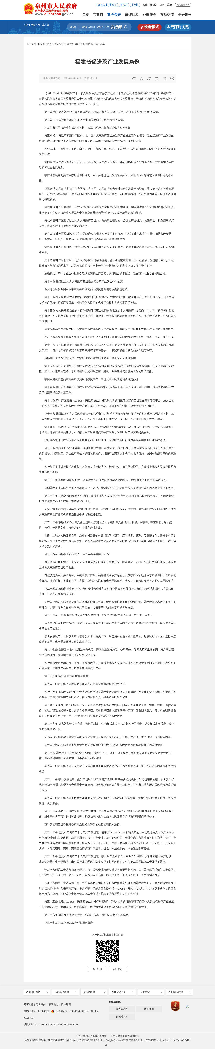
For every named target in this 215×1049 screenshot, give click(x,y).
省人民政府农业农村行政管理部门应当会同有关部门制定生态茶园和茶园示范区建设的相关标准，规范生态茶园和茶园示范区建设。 (107, 626)
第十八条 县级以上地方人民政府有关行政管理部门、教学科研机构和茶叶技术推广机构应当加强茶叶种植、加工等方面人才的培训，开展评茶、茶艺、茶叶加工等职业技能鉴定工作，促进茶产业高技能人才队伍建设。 (106, 416)
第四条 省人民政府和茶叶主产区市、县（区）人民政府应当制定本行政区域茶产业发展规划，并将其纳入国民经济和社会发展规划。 (106, 165)
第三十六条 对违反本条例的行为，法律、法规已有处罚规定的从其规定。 (85, 914)
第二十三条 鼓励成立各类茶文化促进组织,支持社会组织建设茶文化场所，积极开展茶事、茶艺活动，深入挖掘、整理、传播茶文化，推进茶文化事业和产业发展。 (105, 525)
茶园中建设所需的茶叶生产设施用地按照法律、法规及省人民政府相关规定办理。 (90, 379)
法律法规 (88, 44)
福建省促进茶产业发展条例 (107, 62)
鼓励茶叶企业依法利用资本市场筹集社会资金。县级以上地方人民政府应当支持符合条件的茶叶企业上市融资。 (107, 487)
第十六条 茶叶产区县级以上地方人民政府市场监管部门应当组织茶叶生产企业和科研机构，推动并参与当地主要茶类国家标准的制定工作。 (106, 390)
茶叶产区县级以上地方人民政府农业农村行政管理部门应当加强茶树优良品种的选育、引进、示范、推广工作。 (107, 337)
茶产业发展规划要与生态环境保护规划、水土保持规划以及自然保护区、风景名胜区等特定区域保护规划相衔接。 (106, 178)
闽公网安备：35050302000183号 (72, 1011)
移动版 (153, 4)
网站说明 (28, 1004)
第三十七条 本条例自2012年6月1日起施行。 (67, 922)
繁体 (145, 4)
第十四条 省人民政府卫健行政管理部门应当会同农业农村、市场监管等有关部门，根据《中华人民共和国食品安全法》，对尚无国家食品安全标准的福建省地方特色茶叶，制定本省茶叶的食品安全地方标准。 (106, 347)
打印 (97, 969)
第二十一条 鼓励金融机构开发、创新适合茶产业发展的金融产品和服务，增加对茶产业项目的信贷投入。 (104, 480)
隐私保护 (41, 1004)
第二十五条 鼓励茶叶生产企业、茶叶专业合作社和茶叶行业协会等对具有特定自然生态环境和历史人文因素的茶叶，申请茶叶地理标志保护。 (106, 591)
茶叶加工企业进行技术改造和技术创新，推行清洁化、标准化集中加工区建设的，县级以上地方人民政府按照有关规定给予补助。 (107, 469)
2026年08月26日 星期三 (36, 24)
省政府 (112, 4)
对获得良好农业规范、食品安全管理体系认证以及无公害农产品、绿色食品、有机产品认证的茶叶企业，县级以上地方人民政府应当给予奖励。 (107, 565)
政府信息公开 (74, 44)
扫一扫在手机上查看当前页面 (107, 934)
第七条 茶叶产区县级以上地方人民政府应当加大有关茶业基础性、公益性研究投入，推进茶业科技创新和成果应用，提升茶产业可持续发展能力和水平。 (106, 223)
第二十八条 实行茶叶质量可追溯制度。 (65, 676)
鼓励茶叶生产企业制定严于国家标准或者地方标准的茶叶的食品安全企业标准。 (88, 358)
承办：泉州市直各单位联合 (125, 1036)
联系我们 (53, 1004)
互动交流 (167, 14)
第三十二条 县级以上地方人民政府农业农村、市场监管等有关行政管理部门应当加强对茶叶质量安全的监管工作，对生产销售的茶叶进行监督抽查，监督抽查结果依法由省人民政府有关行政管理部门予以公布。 (106, 814)
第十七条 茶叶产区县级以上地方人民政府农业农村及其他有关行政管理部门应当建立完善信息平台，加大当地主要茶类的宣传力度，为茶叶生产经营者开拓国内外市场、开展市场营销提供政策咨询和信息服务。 (106, 403)
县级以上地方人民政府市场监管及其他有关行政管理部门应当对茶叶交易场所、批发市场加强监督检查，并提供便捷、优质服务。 (107, 801)
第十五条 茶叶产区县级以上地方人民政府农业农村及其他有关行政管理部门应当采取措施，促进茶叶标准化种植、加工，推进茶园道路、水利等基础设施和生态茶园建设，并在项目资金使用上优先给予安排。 (106, 369)
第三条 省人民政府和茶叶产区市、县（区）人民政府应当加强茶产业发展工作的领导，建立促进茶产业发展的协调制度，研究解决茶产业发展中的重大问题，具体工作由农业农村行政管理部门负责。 (106, 138)
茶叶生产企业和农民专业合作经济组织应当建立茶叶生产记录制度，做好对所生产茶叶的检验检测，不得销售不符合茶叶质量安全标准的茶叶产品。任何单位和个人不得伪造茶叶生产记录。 (107, 694)
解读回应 (132, 14)
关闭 (117, 969)
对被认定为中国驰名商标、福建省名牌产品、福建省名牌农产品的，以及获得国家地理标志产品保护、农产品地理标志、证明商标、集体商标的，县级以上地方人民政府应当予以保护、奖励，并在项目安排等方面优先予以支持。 (107, 578)
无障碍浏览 (178, 27)
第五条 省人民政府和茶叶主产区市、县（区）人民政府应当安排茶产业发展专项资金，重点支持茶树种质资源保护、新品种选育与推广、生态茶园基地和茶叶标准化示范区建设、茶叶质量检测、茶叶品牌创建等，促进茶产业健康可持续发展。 (107, 194)
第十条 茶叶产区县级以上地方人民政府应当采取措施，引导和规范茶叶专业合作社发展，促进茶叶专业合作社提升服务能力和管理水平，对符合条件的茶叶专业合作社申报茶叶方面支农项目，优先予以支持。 (106, 263)
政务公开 (114, 14)
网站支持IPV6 (183, 5)
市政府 (98, 14)
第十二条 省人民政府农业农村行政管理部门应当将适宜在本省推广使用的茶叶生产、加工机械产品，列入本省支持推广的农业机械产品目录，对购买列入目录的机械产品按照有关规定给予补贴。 (106, 300)
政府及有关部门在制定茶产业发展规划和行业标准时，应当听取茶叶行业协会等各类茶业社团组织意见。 (103, 440)
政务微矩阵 (122, 1009)
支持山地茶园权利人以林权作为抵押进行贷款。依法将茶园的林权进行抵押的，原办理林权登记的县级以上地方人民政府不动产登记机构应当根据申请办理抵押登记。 (107, 512)
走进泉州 (184, 14)
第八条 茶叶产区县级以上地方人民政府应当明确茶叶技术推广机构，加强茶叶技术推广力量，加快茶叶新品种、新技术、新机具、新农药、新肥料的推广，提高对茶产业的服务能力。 (105, 236)
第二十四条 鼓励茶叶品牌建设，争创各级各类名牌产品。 (75, 554)
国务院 (101, 4)
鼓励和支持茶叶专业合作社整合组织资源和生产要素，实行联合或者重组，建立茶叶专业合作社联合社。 (103, 273)
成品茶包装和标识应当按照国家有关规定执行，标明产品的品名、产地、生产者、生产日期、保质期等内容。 (106, 737)
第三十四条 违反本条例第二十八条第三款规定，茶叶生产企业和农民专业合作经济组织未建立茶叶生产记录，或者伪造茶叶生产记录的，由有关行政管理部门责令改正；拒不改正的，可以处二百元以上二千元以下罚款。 (106, 859)
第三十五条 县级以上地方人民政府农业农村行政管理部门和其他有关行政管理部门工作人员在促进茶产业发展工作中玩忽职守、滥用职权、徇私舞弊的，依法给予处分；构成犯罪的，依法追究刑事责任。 (106, 904)
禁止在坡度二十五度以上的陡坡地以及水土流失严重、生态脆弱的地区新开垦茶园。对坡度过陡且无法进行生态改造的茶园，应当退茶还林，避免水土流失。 (107, 639)
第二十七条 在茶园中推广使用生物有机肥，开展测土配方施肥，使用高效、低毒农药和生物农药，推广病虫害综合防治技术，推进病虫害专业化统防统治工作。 (106, 652)
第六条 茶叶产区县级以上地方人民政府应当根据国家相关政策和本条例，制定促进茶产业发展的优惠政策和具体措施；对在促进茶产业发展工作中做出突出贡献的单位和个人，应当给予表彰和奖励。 (106, 210)
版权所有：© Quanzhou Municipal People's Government (51, 1024)
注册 (169, 4)
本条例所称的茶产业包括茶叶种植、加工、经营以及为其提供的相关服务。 (86, 127)
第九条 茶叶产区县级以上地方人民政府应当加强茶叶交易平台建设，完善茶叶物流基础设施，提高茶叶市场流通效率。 (106, 250)
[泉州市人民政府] (51, 9)
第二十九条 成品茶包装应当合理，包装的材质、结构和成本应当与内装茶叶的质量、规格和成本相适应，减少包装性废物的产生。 (106, 726)
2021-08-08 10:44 (72, 78)
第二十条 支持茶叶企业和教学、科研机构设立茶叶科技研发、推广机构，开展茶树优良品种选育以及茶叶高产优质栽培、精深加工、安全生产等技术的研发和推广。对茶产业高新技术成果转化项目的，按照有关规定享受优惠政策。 (107, 453)
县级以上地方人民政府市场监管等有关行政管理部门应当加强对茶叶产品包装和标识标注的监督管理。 (102, 744)
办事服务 (149, 14)
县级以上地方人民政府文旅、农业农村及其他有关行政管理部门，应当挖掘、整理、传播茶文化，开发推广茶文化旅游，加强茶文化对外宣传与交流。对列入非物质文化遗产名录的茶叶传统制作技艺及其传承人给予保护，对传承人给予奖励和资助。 (107, 541)
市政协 (134, 4)
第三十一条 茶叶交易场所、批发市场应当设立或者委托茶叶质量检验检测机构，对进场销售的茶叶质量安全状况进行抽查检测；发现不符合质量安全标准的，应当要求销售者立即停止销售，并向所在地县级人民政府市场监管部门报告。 (107, 784)
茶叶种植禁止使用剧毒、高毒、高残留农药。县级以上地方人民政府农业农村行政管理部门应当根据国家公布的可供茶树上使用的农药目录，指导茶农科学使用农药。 (107, 665)
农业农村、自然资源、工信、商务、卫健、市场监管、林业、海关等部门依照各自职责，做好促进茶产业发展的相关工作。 (107, 151)
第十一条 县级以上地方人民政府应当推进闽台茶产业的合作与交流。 (82, 281)
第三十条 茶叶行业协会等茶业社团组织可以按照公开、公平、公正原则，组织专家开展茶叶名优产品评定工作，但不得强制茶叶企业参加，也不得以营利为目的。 (105, 755)
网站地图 (66, 1004)
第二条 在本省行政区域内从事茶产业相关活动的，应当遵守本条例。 (82, 119)
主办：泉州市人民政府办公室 (91, 1036)
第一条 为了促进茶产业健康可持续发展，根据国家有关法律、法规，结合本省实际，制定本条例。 (100, 111)
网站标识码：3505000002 (36, 1011)
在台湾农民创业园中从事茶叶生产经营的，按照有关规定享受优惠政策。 (84, 289)
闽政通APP (122, 1016)
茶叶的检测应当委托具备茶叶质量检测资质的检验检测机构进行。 (80, 824)
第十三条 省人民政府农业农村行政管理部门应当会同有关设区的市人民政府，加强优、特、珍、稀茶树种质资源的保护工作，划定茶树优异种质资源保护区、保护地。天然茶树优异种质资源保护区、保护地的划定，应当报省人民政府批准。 (107, 316)
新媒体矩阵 (115, 1002)
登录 (161, 4)
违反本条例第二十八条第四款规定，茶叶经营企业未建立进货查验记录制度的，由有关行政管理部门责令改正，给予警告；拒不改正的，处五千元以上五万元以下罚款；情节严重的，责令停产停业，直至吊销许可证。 (107, 872)
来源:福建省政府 (51, 78)
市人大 (123, 4)
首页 (85, 14)
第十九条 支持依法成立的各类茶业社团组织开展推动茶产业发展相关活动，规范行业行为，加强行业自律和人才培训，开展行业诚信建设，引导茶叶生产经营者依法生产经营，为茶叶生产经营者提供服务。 (106, 430)
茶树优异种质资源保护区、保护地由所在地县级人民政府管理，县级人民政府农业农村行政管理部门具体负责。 (107, 329)
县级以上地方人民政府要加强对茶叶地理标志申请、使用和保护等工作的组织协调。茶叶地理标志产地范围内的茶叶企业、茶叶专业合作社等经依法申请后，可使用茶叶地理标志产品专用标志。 (107, 604)
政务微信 (149, 1009)
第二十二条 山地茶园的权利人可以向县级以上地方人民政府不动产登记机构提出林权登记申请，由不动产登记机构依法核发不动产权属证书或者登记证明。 (106, 498)
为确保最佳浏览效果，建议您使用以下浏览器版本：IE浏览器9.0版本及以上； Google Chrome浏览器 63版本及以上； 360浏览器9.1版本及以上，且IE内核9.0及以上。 (108, 1042)
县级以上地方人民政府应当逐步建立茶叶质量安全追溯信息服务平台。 (83, 684)
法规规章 (100, 44)
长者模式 (149, 27)
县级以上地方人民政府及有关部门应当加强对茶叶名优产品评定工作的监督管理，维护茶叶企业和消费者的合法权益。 (107, 769)
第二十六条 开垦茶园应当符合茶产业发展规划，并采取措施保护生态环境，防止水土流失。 (96, 615)
